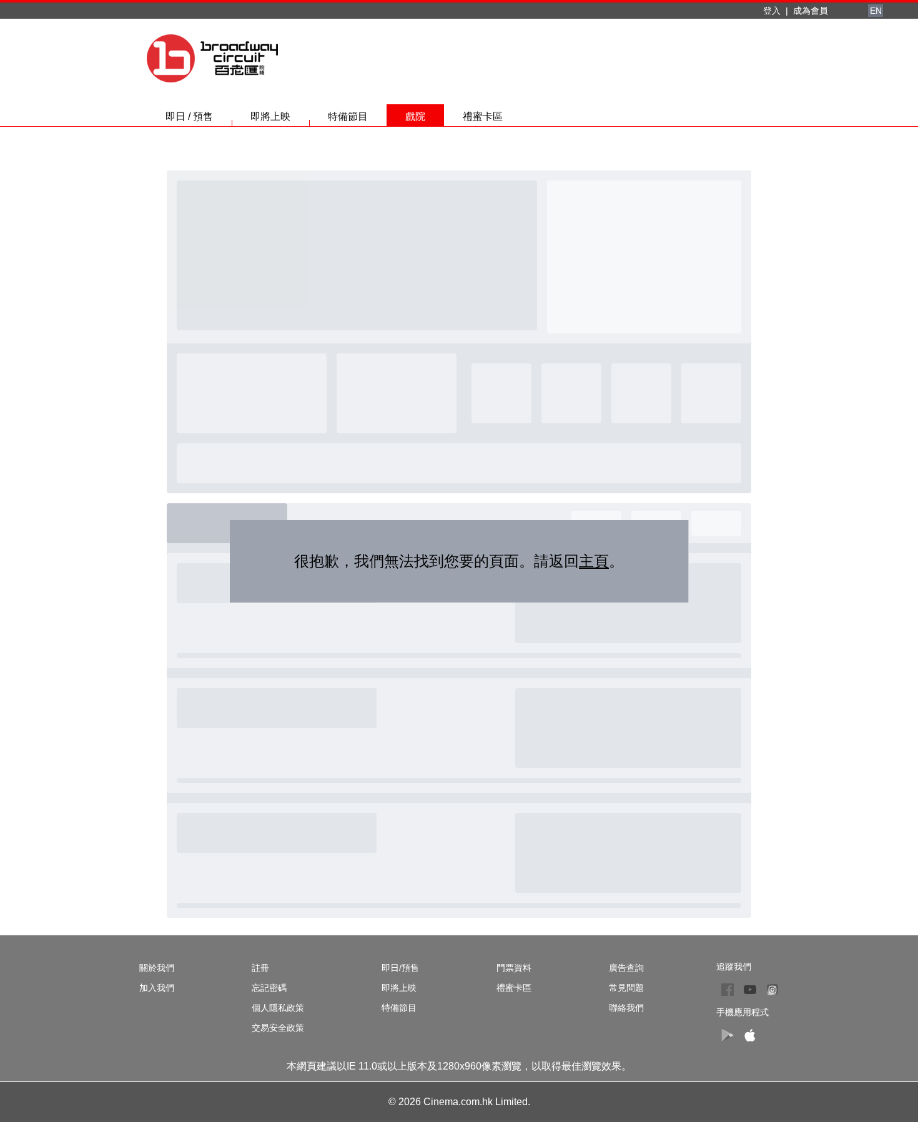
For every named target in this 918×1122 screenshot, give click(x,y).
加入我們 (156, 988)
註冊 (260, 968)
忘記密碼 (269, 988)
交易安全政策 (278, 1028)
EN (876, 11)
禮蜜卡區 (483, 116)
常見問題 (626, 988)
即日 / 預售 (189, 116)
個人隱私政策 (278, 1008)
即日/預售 (400, 968)
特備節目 (348, 116)
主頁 (594, 561)
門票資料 (513, 968)
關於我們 (156, 968)
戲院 (415, 116)
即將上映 (270, 116)
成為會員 (810, 11)
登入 (772, 11)
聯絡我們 (626, 1008)
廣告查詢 (626, 968)
